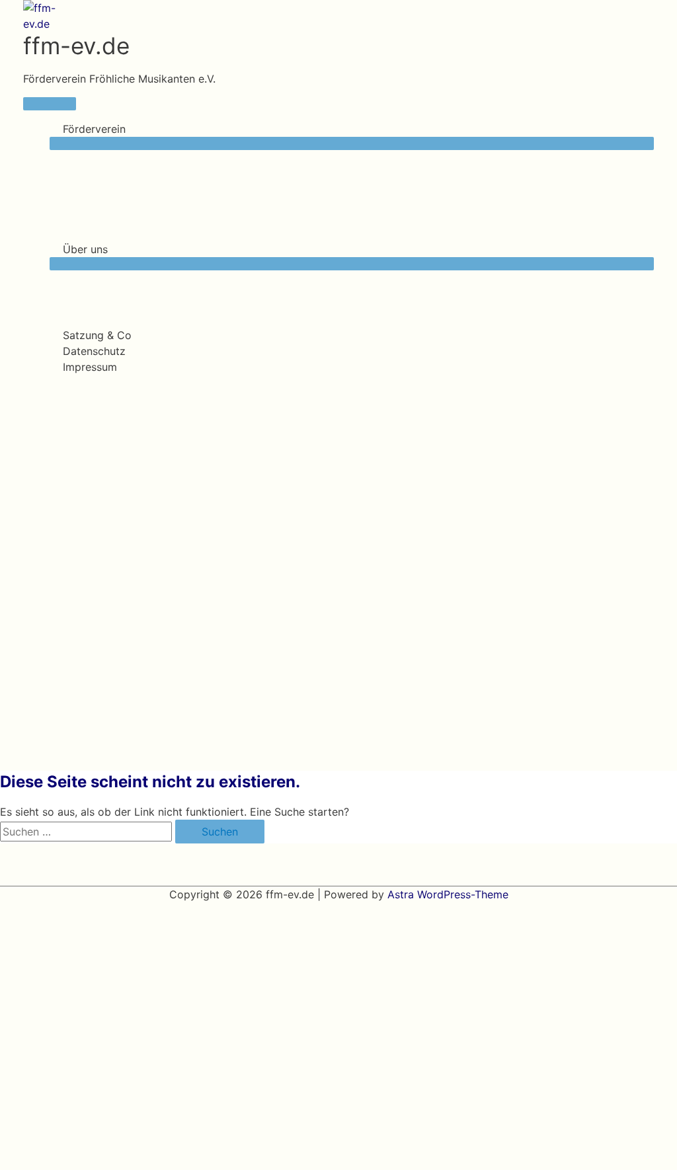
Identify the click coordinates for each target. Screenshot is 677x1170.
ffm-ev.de (76, 45)
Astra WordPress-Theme (447, 894)
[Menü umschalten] (352, 143)
